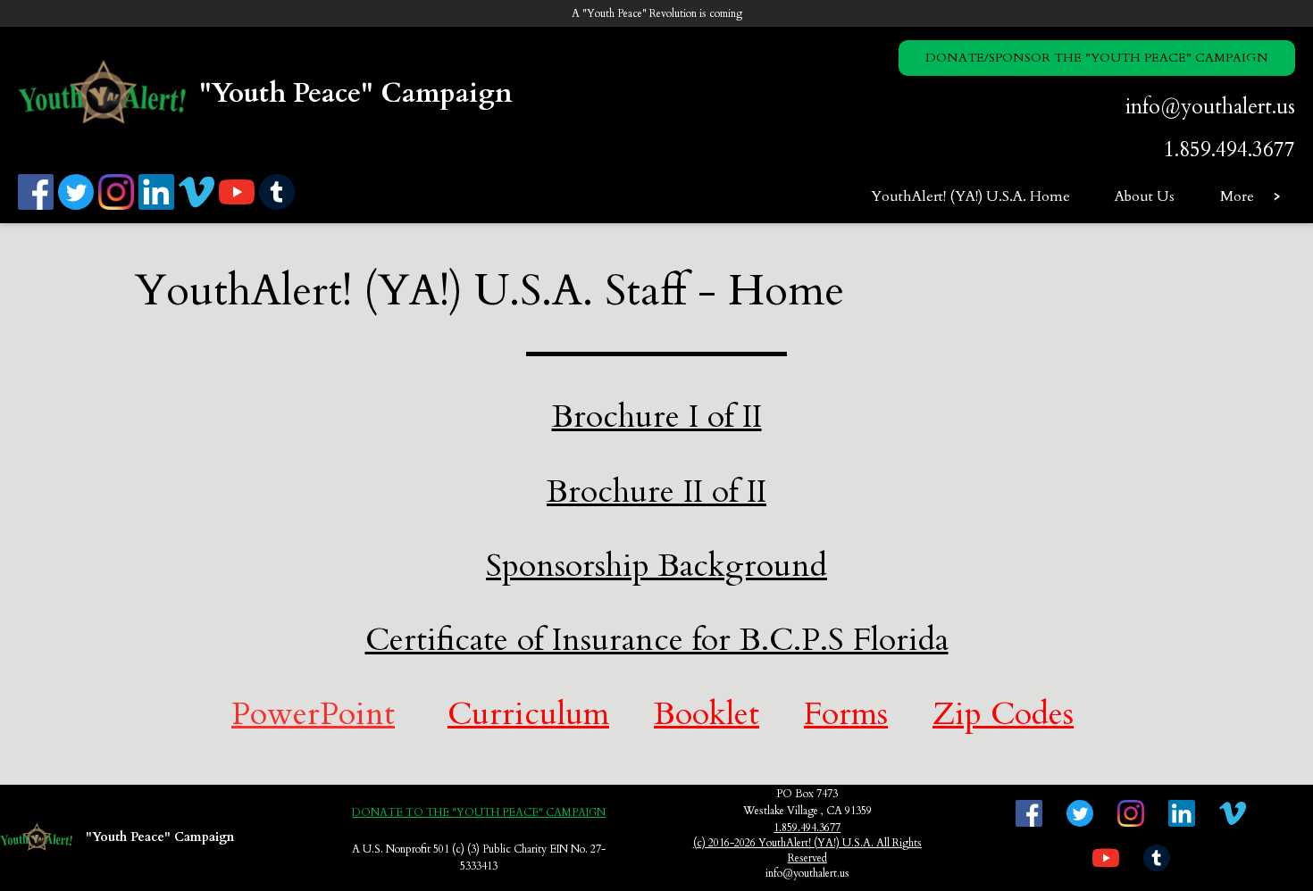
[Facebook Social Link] (38, 207)
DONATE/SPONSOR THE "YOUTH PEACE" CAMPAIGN (1096, 57)
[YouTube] (239, 207)
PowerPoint (313, 714)
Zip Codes (1003, 714)
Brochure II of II (656, 491)
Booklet (706, 714)
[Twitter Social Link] (78, 207)
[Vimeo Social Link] (199, 207)
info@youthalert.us (1210, 107)
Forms (846, 714)
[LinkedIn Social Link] (158, 207)
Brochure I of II (657, 416)
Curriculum (528, 714)
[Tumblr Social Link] (279, 207)
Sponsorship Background (656, 565)
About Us (1145, 196)
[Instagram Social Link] (118, 207)
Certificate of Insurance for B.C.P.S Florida (657, 640)
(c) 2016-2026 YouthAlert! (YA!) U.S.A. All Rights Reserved (807, 850)
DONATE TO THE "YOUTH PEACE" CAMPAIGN (479, 812)
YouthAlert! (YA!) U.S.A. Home (970, 196)
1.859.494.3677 (1229, 149)
